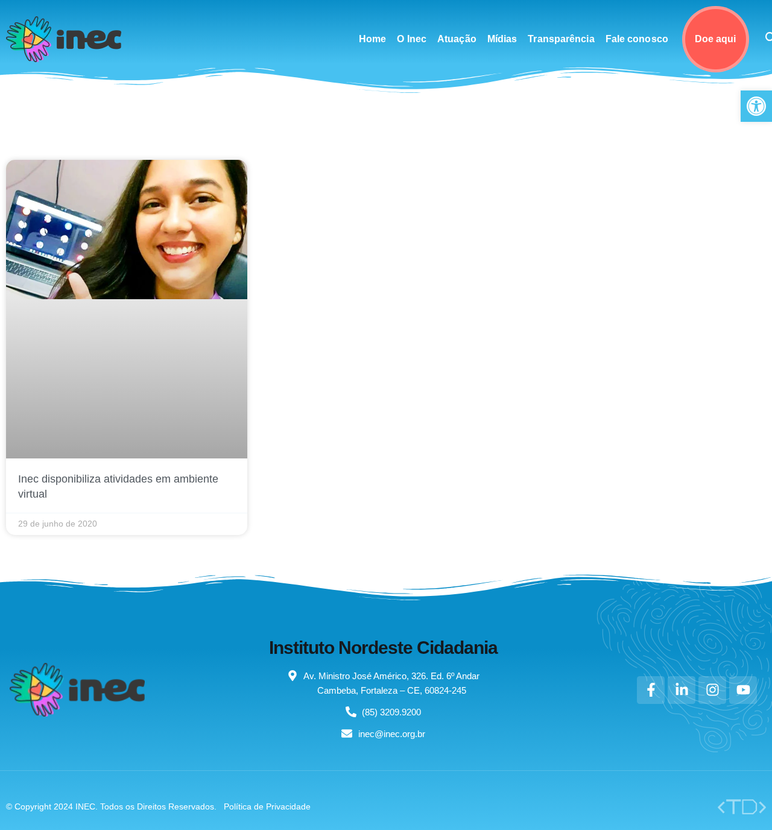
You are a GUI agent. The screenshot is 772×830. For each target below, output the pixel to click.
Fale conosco (637, 39)
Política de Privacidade (267, 806)
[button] (756, 106)
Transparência (561, 39)
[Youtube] (743, 690)
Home (372, 39)
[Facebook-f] (651, 690)
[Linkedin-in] (681, 690)
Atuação (456, 39)
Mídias (502, 39)
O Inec (411, 39)
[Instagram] (712, 690)
